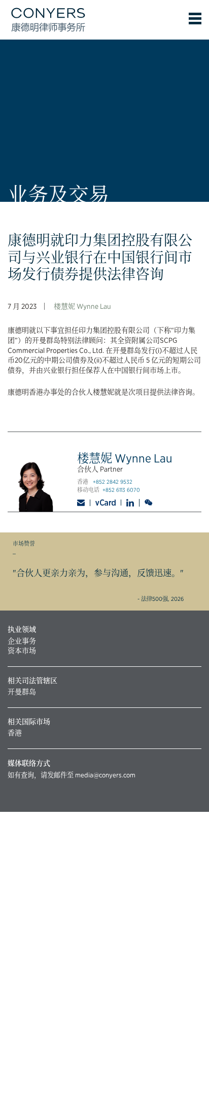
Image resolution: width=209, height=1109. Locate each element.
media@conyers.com (105, 775)
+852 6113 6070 (121, 490)
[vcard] (105, 502)
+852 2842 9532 (112, 482)
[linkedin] (130, 503)
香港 (15, 733)
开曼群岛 (22, 692)
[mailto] (83, 502)
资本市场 (22, 651)
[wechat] (150, 502)
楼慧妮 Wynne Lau (82, 306)
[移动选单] (195, 18)
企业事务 (22, 641)
